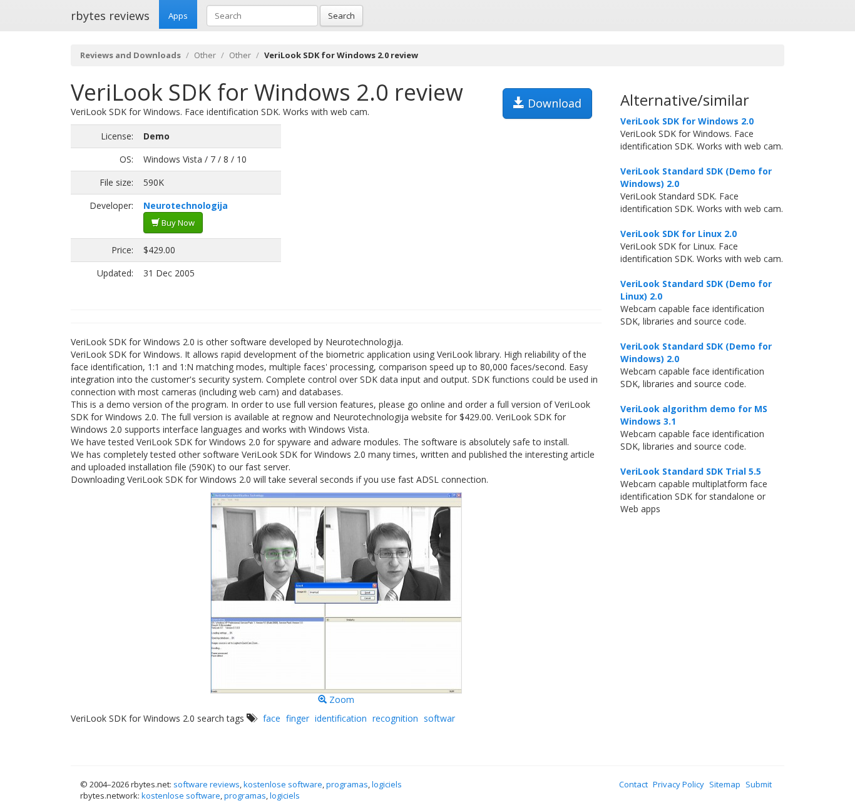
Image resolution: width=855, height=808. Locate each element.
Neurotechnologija (185, 205)
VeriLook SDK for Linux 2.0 (678, 234)
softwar (439, 718)
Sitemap (724, 784)
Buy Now (177, 222)
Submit (758, 784)
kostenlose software (282, 784)
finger (297, 718)
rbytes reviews (110, 15)
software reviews (206, 784)
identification (341, 718)
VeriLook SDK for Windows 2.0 (687, 121)
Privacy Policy (678, 784)
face (271, 718)
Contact (633, 784)
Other (205, 55)
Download (553, 103)
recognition (395, 718)
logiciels (387, 784)
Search (341, 15)
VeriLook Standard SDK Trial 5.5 (690, 471)
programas (347, 784)
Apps (178, 15)
